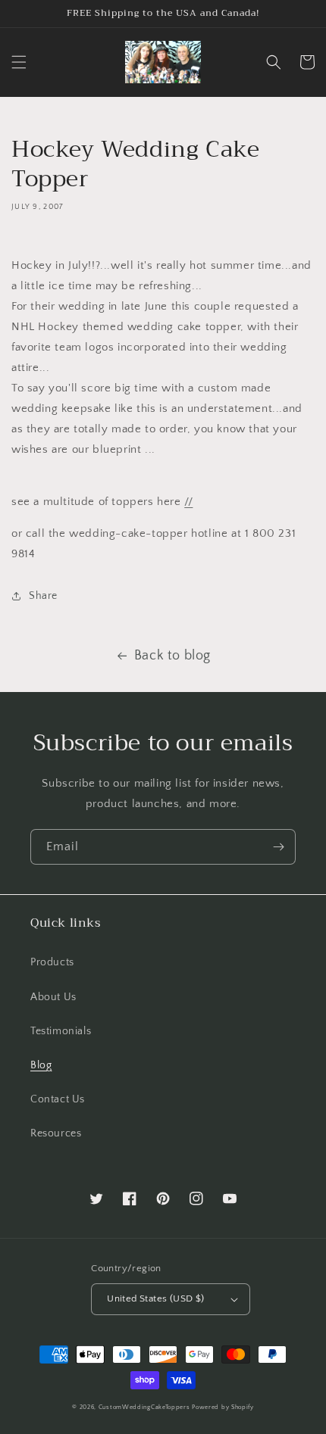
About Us (53, 997)
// (188, 501)
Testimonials (60, 1031)
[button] (19, 62)
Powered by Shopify (223, 1407)
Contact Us (57, 1099)
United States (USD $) (155, 1298)
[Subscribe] (278, 847)
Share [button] (43, 596)
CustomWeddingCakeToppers (144, 1407)
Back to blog (172, 655)
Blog (41, 1065)
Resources (55, 1133)
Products (52, 962)
